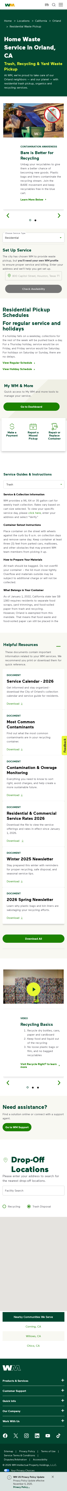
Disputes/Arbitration (15, 1459)
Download (13, 703)
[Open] (61, 238)
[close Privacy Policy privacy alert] (52, 1477)
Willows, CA (33, 1336)
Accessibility (40, 1459)
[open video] (33, 989)
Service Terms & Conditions (19, 1455)
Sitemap (8, 1451)
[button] (61, 4)
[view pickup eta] (47, 5)
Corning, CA (33, 1326)
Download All (33, 938)
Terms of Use (48, 1451)
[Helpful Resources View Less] (58, 643)
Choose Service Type (15, 233)
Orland (56, 20)
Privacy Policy (20, 1487)
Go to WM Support (17, 1127)
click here (34, 512)
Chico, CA (33, 1345)
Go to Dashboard (31, 406)
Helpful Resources (20, 644)
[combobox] (31, 237)
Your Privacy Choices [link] (23, 1470)
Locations (23, 20)
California (41, 20)
